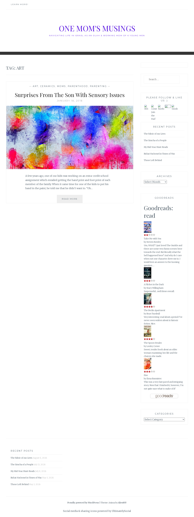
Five (146, 375)
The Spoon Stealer (153, 343)
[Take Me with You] (147, 232)
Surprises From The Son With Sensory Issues (70, 94)
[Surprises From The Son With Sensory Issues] (69, 168)
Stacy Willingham (155, 288)
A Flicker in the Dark (154, 284)
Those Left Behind (153, 160)
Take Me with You (152, 238)
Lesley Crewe (153, 346)
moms (61, 86)
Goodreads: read (158, 211)
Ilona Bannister (154, 378)
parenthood (78, 86)
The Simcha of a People (155, 140)
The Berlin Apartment (154, 310)
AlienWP (122, 502)
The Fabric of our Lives (155, 134)
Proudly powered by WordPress (83, 502)
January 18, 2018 (70, 100)
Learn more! (19, 4)
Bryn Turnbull (153, 313)
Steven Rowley (154, 242)
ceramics (47, 86)
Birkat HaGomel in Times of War (159, 154)
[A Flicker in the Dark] (147, 278)
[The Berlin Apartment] (147, 303)
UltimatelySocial (121, 510)
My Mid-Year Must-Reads (156, 147)
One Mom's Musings (97, 28)
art (35, 86)
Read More (72, 200)
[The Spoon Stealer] (147, 336)
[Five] (147, 368)
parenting (98, 86)
